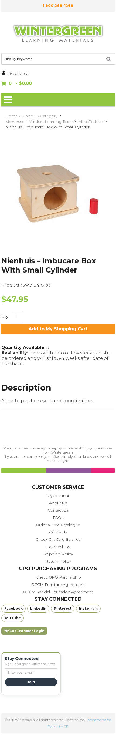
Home (11, 115)
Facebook (13, 608)
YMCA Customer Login (24, 631)
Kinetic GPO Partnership (58, 577)
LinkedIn (38, 608)
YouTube (12, 618)
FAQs (58, 517)
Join (31, 682)
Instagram (88, 608)
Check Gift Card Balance (58, 539)
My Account (58, 495)
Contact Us (58, 510)
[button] (58, 84)
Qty (4, 316)
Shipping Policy (58, 554)
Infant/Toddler (90, 121)
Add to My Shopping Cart (58, 328)
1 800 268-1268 (58, 5)
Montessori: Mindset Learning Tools (38, 121)
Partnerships (58, 546)
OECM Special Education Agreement (58, 591)
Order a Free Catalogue (58, 524)
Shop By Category (40, 115)
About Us (58, 503)
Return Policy (58, 561)
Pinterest (62, 608)
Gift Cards (58, 532)
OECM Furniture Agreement (58, 584)
